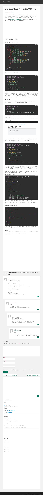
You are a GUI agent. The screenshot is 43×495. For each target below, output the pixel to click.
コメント (5, 345)
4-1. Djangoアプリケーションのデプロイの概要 (12, 423)
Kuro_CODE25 (9, 412)
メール (4, 361)
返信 (37, 296)
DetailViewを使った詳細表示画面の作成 (16, 19)
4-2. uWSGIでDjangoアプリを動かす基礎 (11, 420)
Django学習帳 (6, 2)
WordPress (38, 493)
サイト (4, 364)
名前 (4, 357)
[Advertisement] (13, 28)
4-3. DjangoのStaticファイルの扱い (10, 418)
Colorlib (32, 493)
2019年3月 (7, 451)
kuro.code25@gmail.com (11, 410)
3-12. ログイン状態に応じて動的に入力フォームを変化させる (14, 425)
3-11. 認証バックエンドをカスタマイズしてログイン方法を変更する (15, 427)
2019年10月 (7, 442)
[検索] (38, 396)
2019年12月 (7, 440)
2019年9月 (7, 445)
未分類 (7, 434)
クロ (13, 12)
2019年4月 (7, 449)
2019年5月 (7, 447)
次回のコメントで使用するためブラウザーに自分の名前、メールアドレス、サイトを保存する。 (18, 369)
